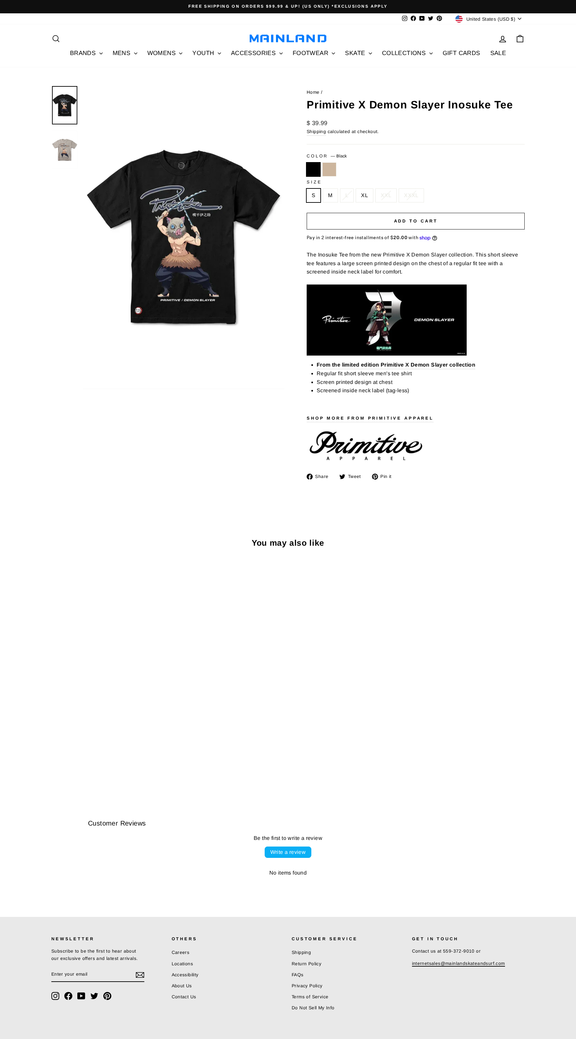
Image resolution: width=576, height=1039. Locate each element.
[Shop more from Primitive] (416, 446)
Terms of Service (310, 996)
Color (327, 155)
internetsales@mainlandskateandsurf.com (458, 963)
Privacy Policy (307, 985)
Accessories (254, 53)
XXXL (411, 195)
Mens (122, 53)
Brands (84, 53)
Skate (356, 53)
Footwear (311, 53)
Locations (182, 963)
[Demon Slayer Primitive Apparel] (416, 320)
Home (313, 92)
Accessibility (185, 974)
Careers (181, 952)
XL (364, 195)
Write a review (288, 852)
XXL (386, 195)
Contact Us (184, 996)
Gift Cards (461, 53)
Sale (498, 53)
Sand (329, 169)
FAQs (298, 974)
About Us (182, 985)
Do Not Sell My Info (313, 1007)
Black (313, 169)
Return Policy (306, 963)
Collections (405, 53)
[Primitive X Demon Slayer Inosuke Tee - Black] (56, 764)
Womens (162, 53)
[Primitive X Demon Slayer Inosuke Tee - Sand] (65, 764)
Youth (204, 53)
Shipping (316, 131)
